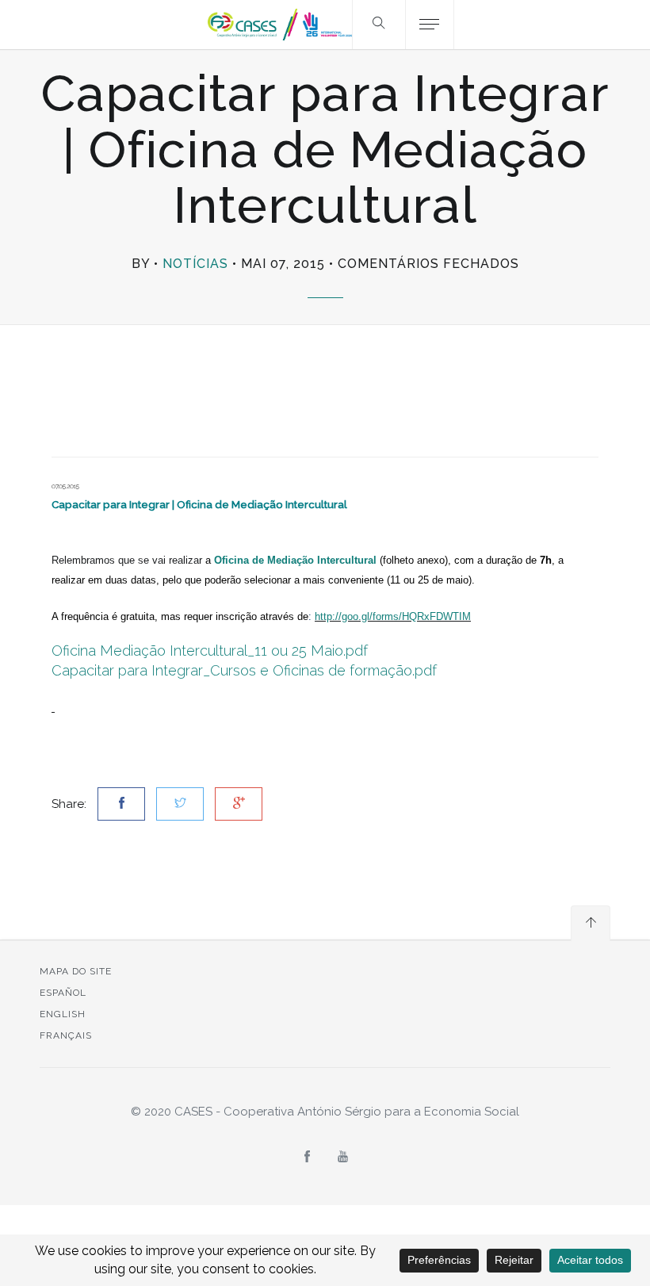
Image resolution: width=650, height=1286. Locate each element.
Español (63, 992)
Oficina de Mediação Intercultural (295, 560)
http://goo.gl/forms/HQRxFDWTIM (393, 616)
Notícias (195, 263)
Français (66, 1035)
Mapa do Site (76, 971)
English (63, 1014)
